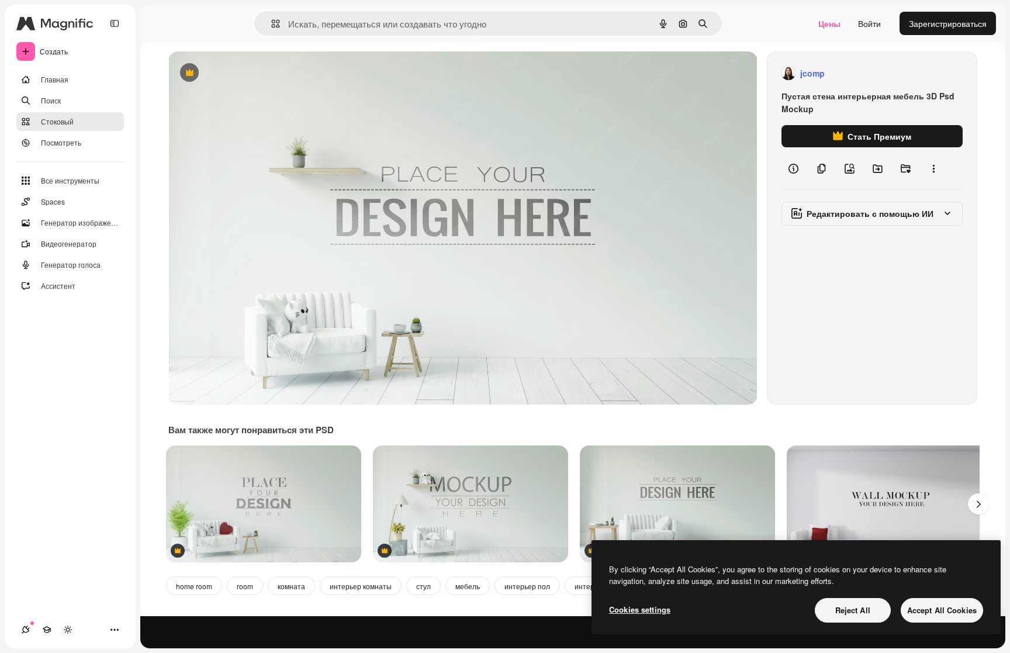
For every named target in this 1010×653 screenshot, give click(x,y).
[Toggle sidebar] (114, 23)
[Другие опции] (933, 168)
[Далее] (978, 503)
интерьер (590, 586)
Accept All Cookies (942, 610)
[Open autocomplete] (271, 23)
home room (194, 586)
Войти (869, 23)
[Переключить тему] (67, 629)
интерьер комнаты (361, 586)
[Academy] (46, 629)
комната (291, 586)
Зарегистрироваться (948, 23)
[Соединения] (25, 629)
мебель (467, 586)
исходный (247, 73)
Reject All (852, 610)
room (245, 586)
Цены (829, 23)
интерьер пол (527, 586)
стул (423, 586)
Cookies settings (639, 609)
